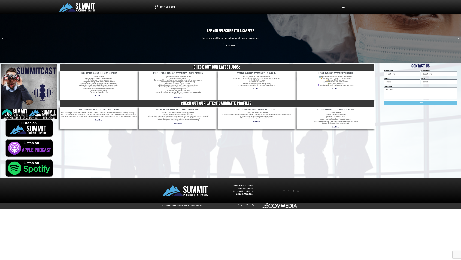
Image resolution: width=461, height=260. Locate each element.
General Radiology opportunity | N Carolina (256, 73)
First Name (388, 71)
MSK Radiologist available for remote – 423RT (99, 109)
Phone (386, 78)
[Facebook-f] (284, 191)
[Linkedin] (293, 191)
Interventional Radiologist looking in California (178, 109)
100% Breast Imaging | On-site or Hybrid (99, 73)
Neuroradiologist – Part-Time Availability (335, 109)
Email (423, 78)
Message (388, 86)
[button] (343, 7)
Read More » (99, 96)
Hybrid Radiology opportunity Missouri (335, 73)
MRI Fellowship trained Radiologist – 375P (257, 109)
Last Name (425, 71)
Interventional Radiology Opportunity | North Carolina (178, 73)
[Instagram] (298, 191)
